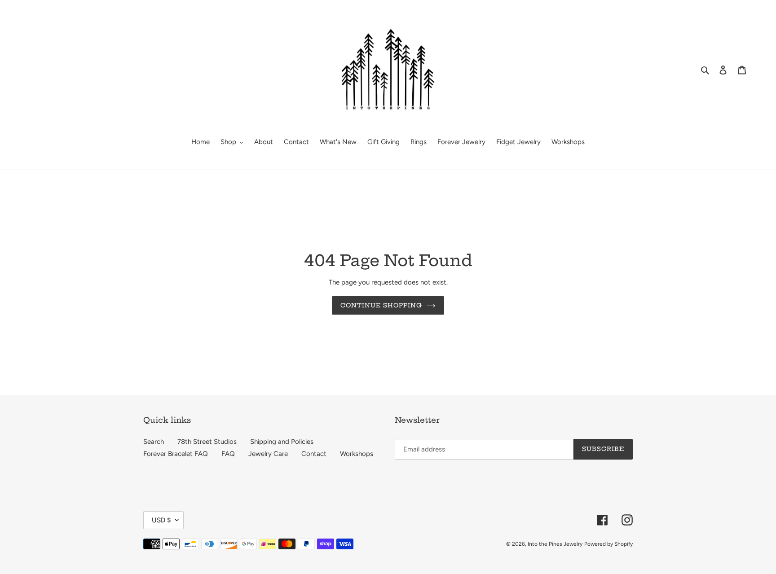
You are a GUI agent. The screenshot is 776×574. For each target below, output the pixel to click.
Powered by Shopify (608, 544)
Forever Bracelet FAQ (175, 454)
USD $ (161, 520)
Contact (313, 454)
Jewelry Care (268, 454)
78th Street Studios (207, 442)
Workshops (356, 454)
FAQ (228, 454)
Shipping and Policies (281, 442)
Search (153, 442)
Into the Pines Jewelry (555, 544)
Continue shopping (381, 305)
